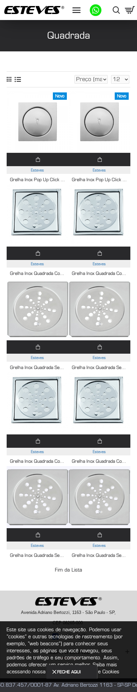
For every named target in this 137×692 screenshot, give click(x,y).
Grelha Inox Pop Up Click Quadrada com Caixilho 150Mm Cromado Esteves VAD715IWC (37, 180)
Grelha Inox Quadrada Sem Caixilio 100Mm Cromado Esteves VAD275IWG (99, 555)
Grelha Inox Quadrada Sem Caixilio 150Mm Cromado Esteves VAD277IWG (99, 367)
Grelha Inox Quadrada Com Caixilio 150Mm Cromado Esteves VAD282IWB (37, 273)
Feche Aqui (69, 671)
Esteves (37, 170)
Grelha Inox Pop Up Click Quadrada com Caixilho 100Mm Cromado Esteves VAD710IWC (99, 180)
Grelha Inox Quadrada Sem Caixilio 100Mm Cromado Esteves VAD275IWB (37, 555)
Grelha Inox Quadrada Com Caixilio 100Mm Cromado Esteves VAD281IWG (99, 461)
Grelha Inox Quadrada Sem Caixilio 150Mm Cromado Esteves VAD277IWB (37, 367)
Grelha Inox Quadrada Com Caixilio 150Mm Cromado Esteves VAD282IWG (99, 273)
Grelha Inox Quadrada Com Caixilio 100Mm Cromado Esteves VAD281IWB (37, 461)
